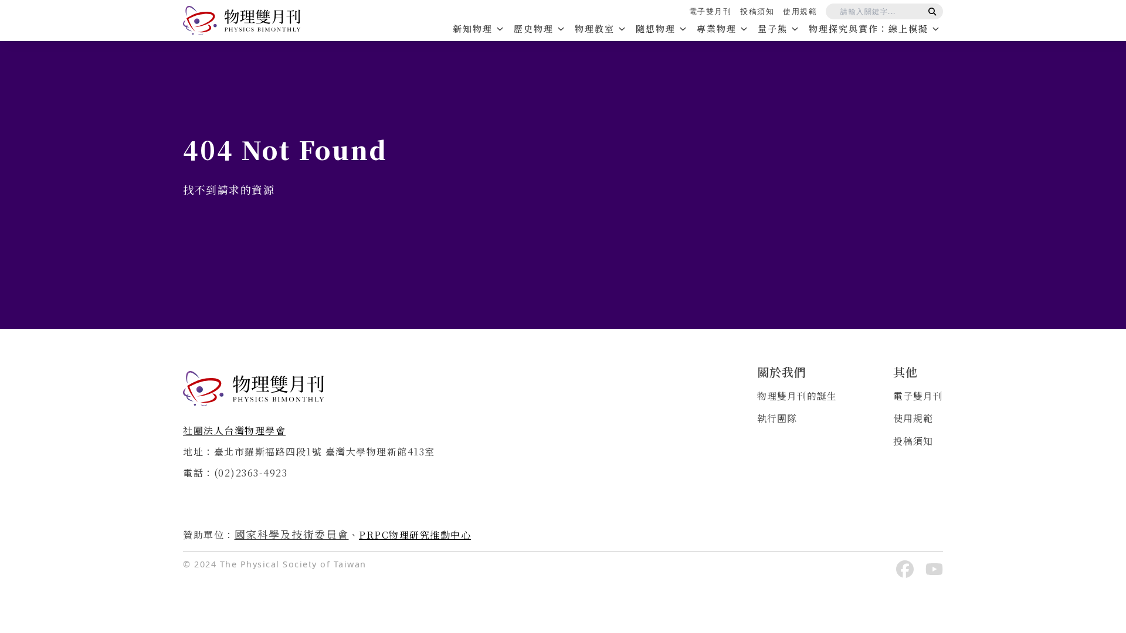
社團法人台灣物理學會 (234, 430)
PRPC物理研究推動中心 (415, 535)
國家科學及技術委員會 (292, 534)
